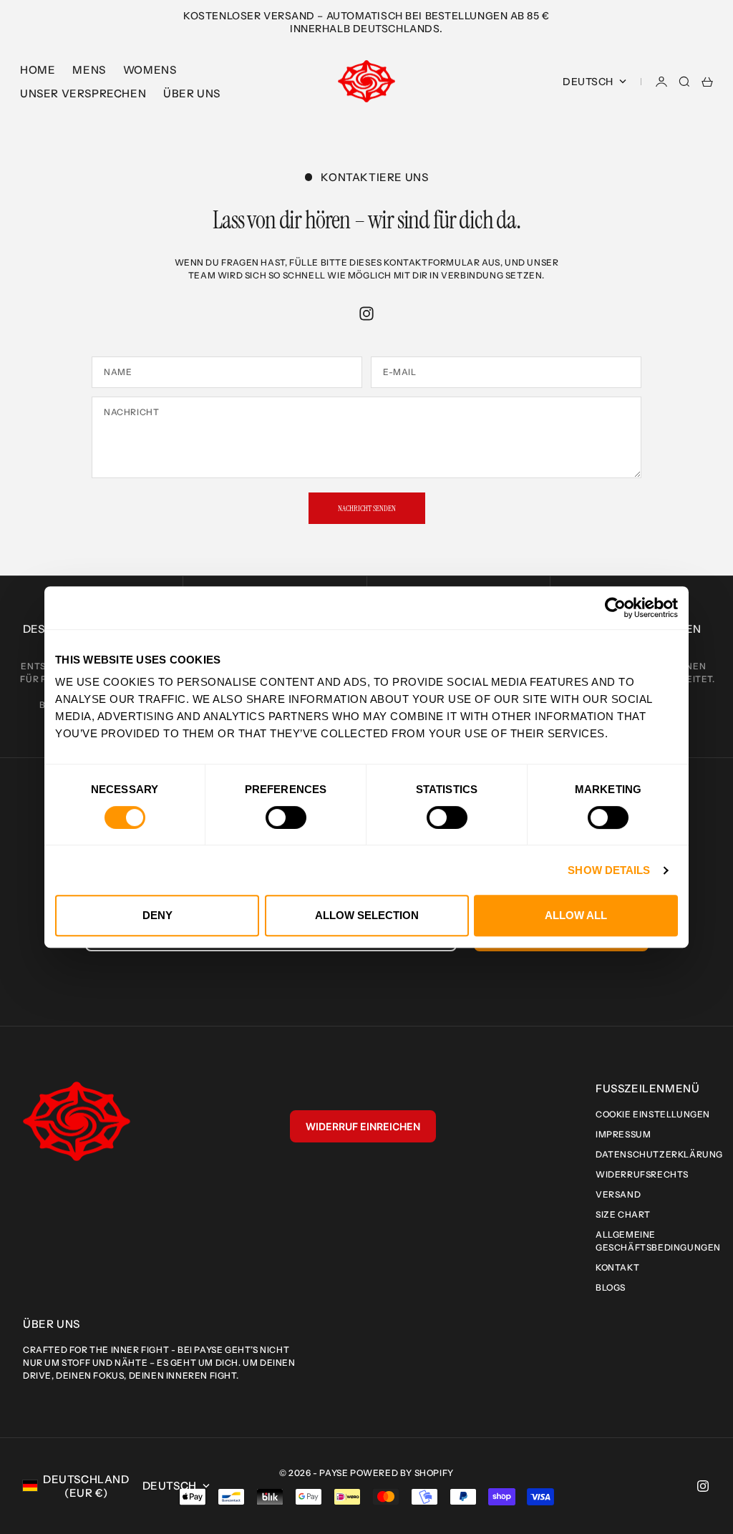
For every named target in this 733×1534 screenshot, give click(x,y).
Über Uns (191, 93)
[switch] (286, 817)
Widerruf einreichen (363, 1126)
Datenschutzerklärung (659, 1154)
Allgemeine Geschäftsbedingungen (658, 1241)
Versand (618, 1194)
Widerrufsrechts (642, 1174)
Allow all (576, 915)
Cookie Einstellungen (653, 1114)
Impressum (623, 1134)
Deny (157, 915)
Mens (88, 70)
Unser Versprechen (83, 93)
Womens (150, 70)
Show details (609, 870)
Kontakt (617, 1267)
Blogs (611, 1287)
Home (37, 70)
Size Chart (623, 1214)
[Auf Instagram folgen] (366, 313)
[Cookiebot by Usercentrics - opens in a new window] (615, 607)
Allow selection (367, 915)
